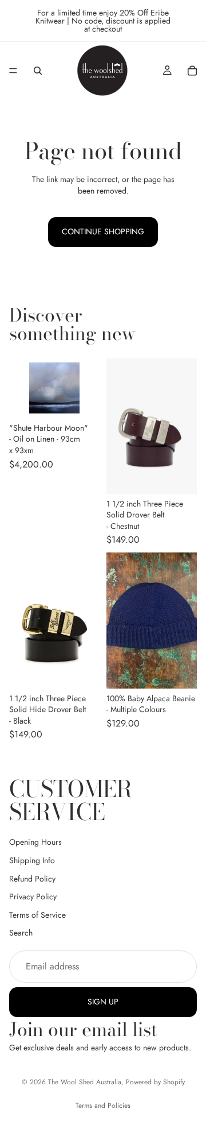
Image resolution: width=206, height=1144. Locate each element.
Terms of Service (37, 915)
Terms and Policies (103, 1105)
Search (21, 932)
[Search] (37, 70)
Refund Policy (32, 878)
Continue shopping (103, 231)
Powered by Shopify (155, 1082)
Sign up (103, 1001)
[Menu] (13, 70)
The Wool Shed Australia (84, 1082)
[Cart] (192, 70)
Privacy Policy (33, 896)
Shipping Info (32, 860)
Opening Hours (35, 842)
